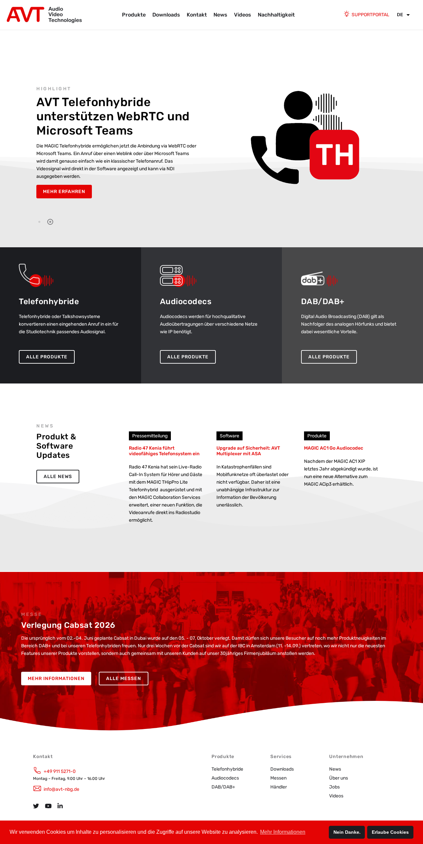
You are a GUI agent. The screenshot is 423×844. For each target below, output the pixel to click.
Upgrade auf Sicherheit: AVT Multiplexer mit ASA (248, 451)
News (220, 15)
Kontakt (197, 15)
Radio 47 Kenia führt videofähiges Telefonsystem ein (164, 451)
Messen (278, 778)
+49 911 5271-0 (60, 771)
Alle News (58, 476)
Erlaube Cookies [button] (390, 832)
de (400, 15)
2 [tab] (50, 222)
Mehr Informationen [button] (282, 832)
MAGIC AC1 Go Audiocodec (333, 448)
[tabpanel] (211, 142)
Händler (278, 787)
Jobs (334, 787)
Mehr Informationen (56, 678)
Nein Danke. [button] (347, 832)
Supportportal (370, 15)
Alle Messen (123, 678)
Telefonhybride (227, 769)
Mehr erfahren (64, 191)
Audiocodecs (225, 778)
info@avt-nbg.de (61, 789)
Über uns (338, 778)
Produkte (134, 15)
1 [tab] (39, 222)
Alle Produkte (46, 357)
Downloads (166, 15)
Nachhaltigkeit (276, 15)
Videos (242, 15)
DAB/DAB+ (223, 787)
